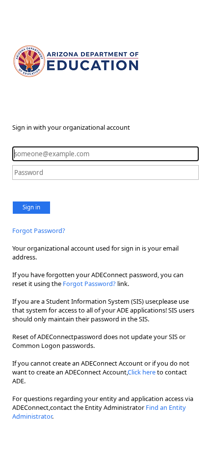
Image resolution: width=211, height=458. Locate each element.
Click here (142, 372)
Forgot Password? (38, 230)
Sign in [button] (31, 207)
